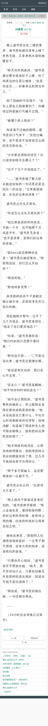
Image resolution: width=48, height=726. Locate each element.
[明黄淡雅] (19, 23)
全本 (24, 9)
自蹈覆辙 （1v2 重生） (12, 668)
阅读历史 (42, 3)
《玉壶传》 (7, 692)
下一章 (24, 642)
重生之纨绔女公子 (10, 688)
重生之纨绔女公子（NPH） (14, 660)
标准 (39, 23)
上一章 (13, 638)
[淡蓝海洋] (16, 23)
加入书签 (24, 34)
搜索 (33, 9)
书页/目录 (34, 638)
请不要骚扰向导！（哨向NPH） (16, 680)
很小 (34, 23)
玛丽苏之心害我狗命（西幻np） (16, 684)
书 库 (15, 9)
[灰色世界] (22, 23)
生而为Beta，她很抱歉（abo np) (16, 664)
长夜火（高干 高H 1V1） (27, 16)
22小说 (4, 3)
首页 (5, 16)
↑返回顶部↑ (8, 630)
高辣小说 (12, 16)
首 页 (6, 9)
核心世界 (6, 676)
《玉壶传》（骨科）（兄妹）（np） (17, 656)
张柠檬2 (6, 672)
